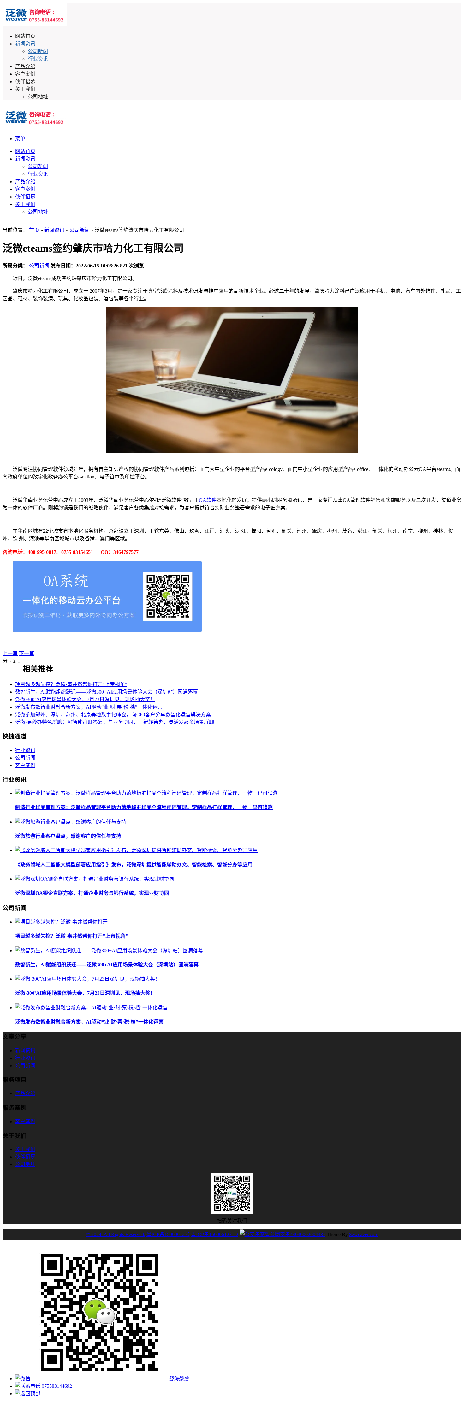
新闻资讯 (25, 43)
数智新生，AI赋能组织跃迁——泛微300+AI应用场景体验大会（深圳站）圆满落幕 (106, 692)
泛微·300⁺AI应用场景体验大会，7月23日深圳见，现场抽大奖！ (85, 699)
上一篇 (10, 653)
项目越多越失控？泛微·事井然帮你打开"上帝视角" (71, 684)
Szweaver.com (363, 1234)
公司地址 (38, 96)
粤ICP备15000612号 (168, 1234)
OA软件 (208, 500)
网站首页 (25, 36)
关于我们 (25, 89)
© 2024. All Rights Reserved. (115, 1234)
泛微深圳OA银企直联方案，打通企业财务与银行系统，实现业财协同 (92, 893)
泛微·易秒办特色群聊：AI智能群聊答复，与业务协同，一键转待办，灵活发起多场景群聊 (114, 722)
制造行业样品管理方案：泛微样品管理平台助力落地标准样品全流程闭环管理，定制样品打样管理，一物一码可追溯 (144, 807)
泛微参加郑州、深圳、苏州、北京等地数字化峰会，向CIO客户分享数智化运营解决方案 (113, 714)
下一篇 (26, 653)
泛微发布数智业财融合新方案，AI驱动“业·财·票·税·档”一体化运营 (89, 707)
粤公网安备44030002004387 (295, 1234)
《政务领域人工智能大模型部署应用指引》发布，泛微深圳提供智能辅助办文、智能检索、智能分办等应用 (134, 864)
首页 (34, 230)
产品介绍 (25, 66)
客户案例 (25, 74)
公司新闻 (38, 51)
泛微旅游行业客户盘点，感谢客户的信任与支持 (68, 836)
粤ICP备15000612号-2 (214, 1234)
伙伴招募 (25, 81)
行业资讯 (38, 59)
